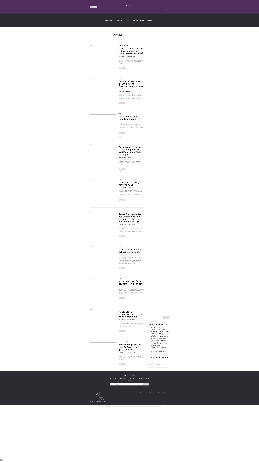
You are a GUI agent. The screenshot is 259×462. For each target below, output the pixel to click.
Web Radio (166, 393)
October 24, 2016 (122, 286)
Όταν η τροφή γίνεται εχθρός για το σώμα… (130, 250)
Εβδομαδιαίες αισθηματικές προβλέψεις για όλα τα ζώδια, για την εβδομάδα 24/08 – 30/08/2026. (160, 329)
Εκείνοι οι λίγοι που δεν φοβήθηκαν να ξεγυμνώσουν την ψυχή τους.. (131, 85)
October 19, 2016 (122, 319)
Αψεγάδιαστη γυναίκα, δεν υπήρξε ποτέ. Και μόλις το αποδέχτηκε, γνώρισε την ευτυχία (130, 218)
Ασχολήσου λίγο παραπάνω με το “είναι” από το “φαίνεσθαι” (131, 314)
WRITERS (142, 20)
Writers (159, 393)
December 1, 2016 (122, 157)
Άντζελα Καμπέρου (130, 157)
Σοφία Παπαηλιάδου (131, 319)
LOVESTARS (135, 20)
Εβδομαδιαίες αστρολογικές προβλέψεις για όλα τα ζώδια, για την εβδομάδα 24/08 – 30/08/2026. (160, 335)
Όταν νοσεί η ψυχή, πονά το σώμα (129, 183)
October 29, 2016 (122, 254)
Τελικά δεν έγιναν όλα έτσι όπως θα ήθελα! (159, 348)
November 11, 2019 (122, 56)
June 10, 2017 (121, 91)
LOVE (127, 45)
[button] (168, 20)
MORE (127, 20)
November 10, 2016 (122, 224)
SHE (119, 211)
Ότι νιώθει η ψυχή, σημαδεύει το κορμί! (129, 117)
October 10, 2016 (122, 352)
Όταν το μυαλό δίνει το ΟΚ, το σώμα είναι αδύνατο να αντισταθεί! (131, 51)
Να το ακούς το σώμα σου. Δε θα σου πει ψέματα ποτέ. (130, 347)
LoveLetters (127, 91)
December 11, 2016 (122, 122)
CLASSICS (121, 45)
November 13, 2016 (122, 187)
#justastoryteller (119, 20)
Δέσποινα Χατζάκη (131, 56)
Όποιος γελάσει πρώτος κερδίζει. (159, 351)
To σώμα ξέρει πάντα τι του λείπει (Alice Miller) (131, 282)
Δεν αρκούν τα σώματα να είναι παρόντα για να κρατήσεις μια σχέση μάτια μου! (131, 151)
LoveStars (152, 393)
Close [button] (1, 459)
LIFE (125, 45)
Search (149, 314)
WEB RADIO (149, 20)
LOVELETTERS (108, 20)
